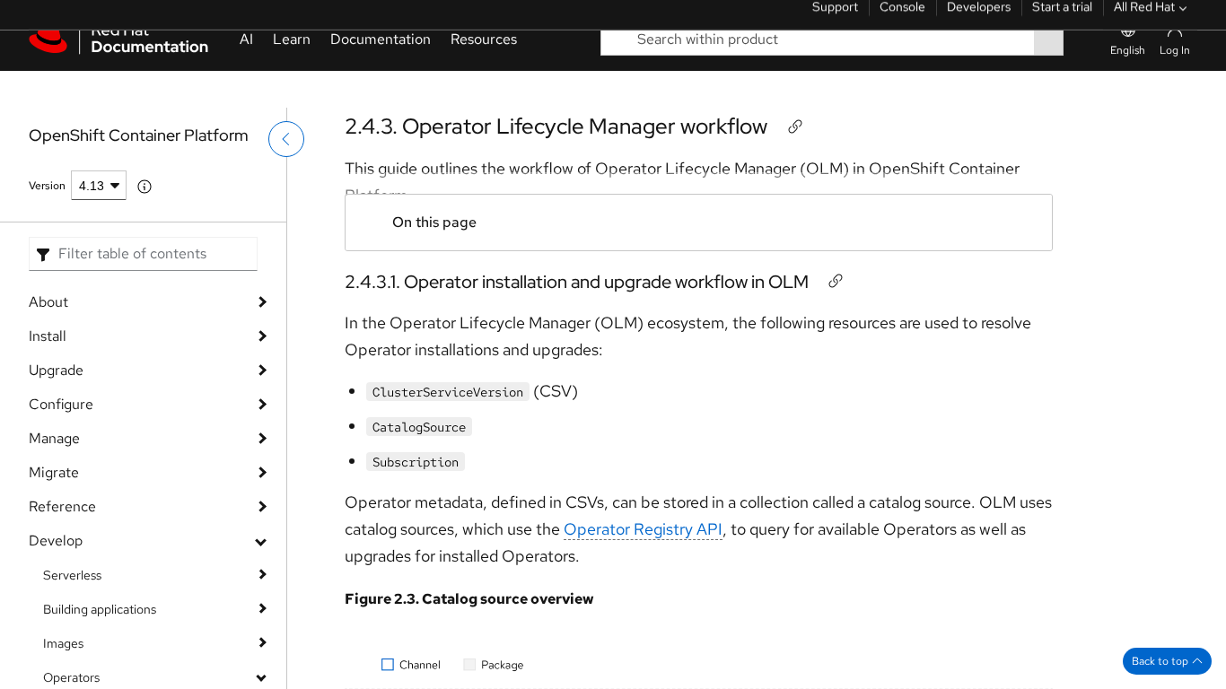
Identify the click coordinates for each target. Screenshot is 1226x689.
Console (902, 22)
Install (47, 336)
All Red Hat (1144, 22)
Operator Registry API (643, 529)
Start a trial (1062, 22)
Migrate (54, 472)
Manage (54, 438)
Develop (56, 540)
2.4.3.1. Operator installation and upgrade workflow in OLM (577, 281)
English (1127, 87)
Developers (979, 22)
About (48, 301)
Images (63, 643)
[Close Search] (1083, 75)
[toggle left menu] (286, 177)
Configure (61, 404)
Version (47, 186)
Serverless (72, 575)
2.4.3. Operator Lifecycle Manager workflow (556, 126)
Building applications (99, 609)
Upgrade (56, 370)
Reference (62, 506)
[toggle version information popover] (144, 187)
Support (835, 22)
